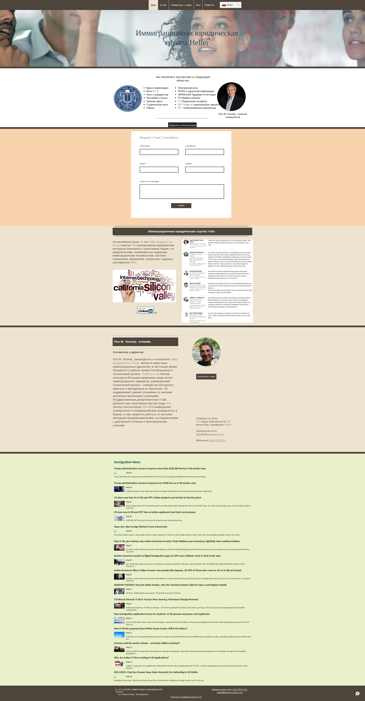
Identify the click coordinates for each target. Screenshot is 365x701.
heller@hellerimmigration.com (210, 434)
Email (142, 164)
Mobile (188, 164)
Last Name (190, 146)
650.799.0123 (218, 440)
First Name (145, 146)
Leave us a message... (150, 181)
